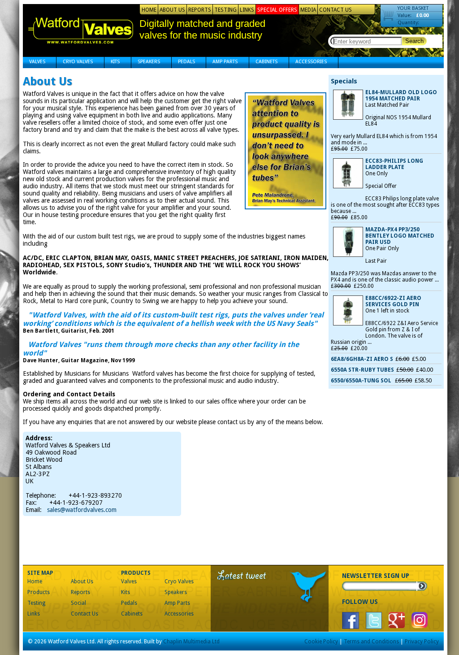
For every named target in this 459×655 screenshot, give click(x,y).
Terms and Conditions (371, 641)
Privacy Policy (422, 641)
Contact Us (335, 10)
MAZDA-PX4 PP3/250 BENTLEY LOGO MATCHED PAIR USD (399, 235)
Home (149, 10)
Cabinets (263, 62)
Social (78, 603)
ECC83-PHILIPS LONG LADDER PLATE (394, 164)
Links (247, 10)
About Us (172, 10)
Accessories (308, 62)
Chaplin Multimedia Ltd (191, 641)
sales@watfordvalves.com (82, 509)
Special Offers (277, 10)
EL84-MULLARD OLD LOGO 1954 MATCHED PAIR (401, 95)
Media (308, 10)
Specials (344, 81)
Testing (225, 10)
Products (38, 592)
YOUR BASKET (413, 8)
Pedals (183, 62)
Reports (199, 10)
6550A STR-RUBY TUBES (362, 370)
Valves (34, 62)
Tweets (225, 578)
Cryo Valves (74, 62)
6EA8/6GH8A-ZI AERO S (362, 359)
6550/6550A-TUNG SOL (362, 380)
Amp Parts (222, 62)
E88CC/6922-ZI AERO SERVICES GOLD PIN (393, 301)
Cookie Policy (321, 641)
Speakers (145, 62)
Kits (112, 62)
